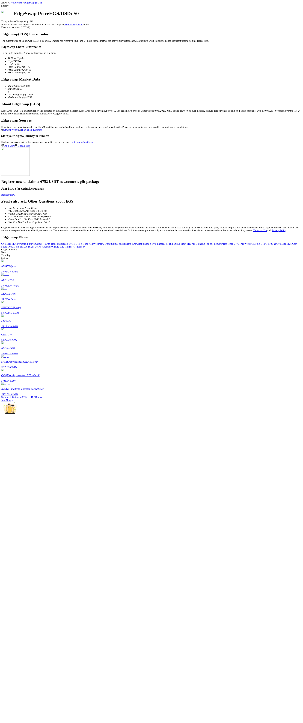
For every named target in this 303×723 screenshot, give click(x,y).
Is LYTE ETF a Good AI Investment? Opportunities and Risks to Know (102, 243)
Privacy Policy (279, 230)
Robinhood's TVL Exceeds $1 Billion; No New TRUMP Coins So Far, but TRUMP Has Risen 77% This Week (194, 243)
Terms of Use (260, 230)
